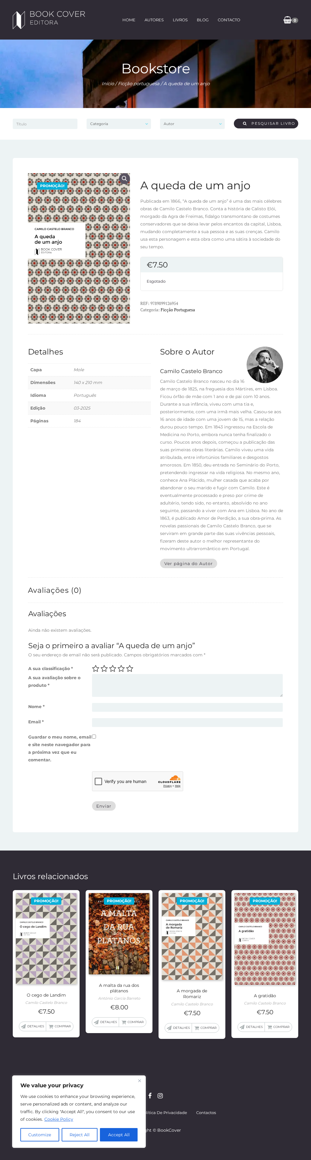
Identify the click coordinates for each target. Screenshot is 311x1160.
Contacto (229, 19)
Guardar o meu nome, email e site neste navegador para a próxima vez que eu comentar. (59, 748)
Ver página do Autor (188, 563)
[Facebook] (150, 1095)
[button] (124, 178)
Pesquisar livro (271, 123)
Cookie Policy (58, 1119)
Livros (180, 19)
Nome (36, 706)
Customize (39, 1134)
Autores (154, 19)
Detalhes (35, 1026)
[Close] (139, 1080)
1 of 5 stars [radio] (95, 668)
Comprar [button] (136, 1022)
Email (36, 722)
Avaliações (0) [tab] (55, 590)
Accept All (119, 1134)
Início (108, 83)
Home (128, 19)
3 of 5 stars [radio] (112, 668)
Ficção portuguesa (138, 83)
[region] (79, 1111)
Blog (203, 19)
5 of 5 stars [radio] (129, 668)
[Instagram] (160, 1095)
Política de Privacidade (164, 1112)
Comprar (63, 1026)
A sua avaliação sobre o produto (54, 681)
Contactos (206, 1112)
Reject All (80, 1134)
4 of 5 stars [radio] (121, 668)
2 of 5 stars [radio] (104, 668)
